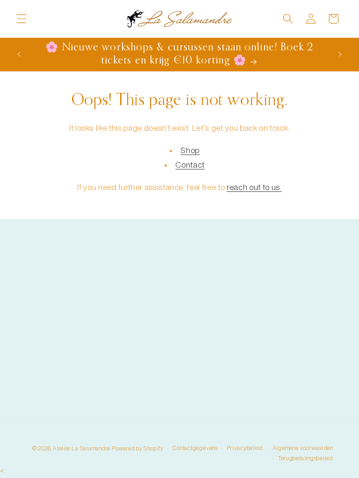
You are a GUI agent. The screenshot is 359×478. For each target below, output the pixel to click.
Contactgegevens (195, 448)
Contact (190, 165)
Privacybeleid (245, 448)
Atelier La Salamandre (81, 448)
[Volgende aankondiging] (340, 54)
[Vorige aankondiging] (19, 54)
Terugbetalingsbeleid (305, 458)
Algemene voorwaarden (303, 448)
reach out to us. (254, 187)
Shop (190, 151)
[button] (21, 18)
